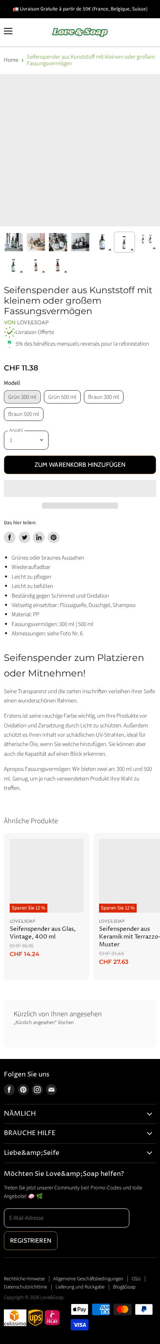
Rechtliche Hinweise (24, 1278)
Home (11, 60)
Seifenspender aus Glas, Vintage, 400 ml (43, 933)
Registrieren (30, 1240)
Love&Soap (33, 322)
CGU (136, 1278)
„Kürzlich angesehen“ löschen (44, 1023)
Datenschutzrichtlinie (25, 1286)
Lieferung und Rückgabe (80, 1286)
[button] (80, 488)
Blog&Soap (124, 1286)
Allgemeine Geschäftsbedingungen (88, 1278)
